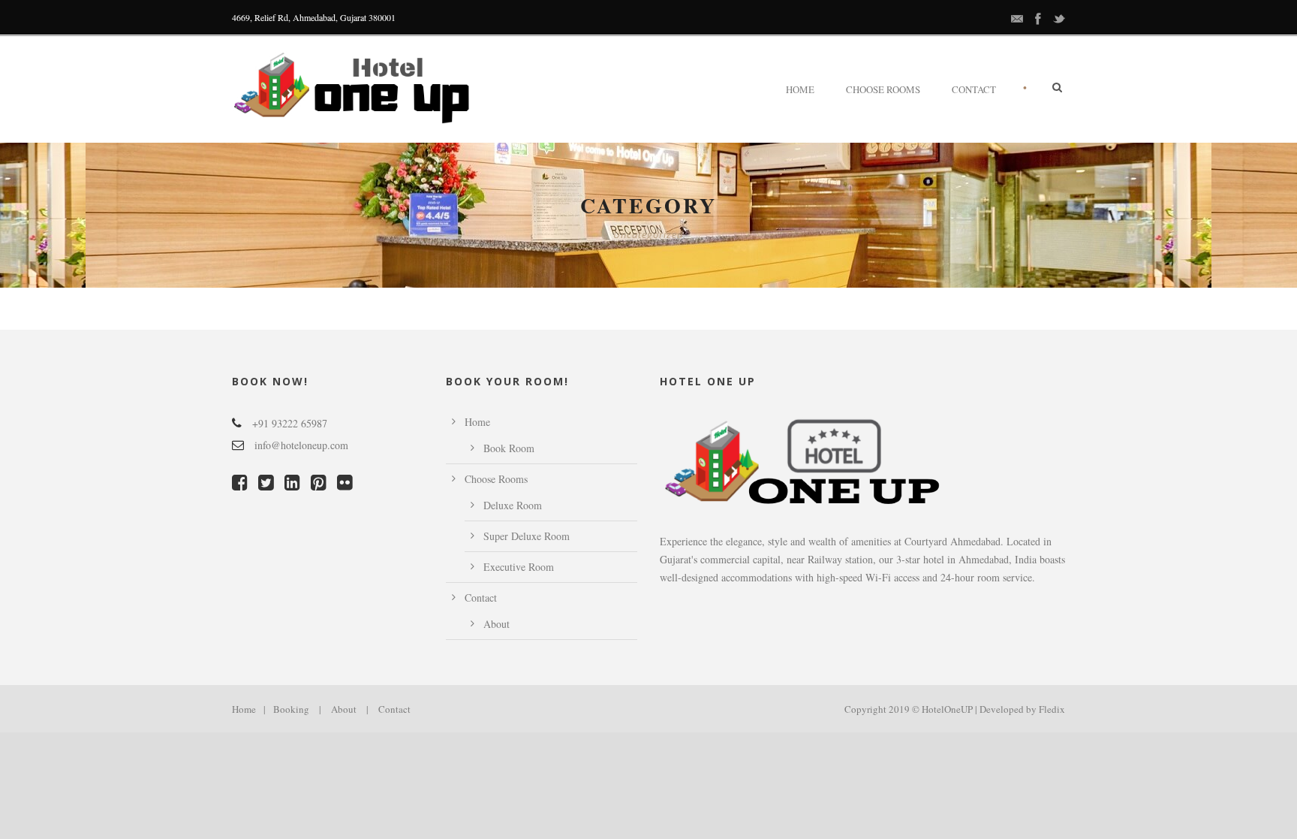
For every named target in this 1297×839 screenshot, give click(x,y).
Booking (291, 709)
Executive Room (518, 567)
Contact (974, 89)
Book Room (508, 448)
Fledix (1052, 709)
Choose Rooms (883, 89)
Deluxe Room (512, 505)
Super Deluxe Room (526, 536)
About (496, 624)
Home (800, 89)
